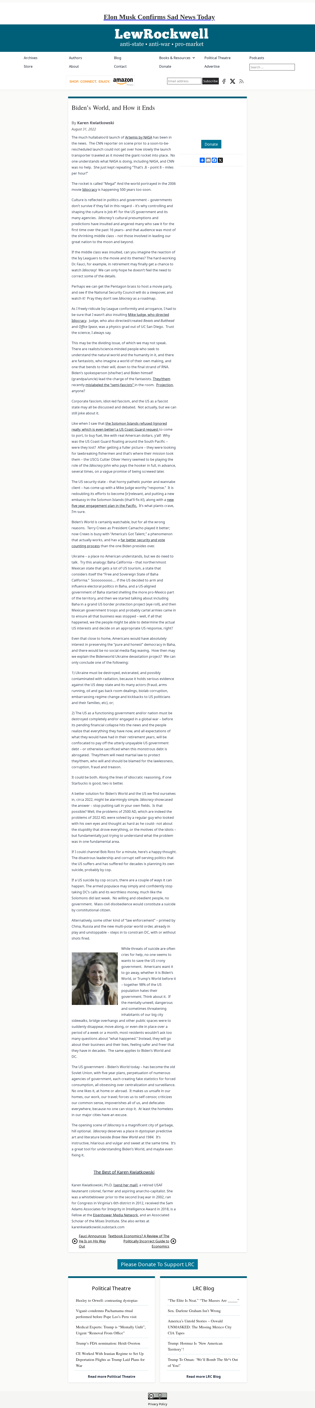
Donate (165, 66)
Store (28, 66)
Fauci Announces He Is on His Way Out (92, 1241)
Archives (31, 57)
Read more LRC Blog (203, 1376)
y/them (164, 379)
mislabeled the (97, 385)
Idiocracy (89, 189)
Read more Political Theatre (111, 1376)
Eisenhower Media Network (115, 1215)
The (156, 379)
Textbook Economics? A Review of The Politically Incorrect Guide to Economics (138, 1241)
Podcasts (256, 57)
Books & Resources (174, 57)
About (74, 66)
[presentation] (100, 81)
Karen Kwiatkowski (95, 122)
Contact (120, 66)
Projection (164, 385)
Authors (75, 57)
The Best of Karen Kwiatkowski (124, 1172)
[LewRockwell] (157, 38)
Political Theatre (217, 57)
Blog (117, 57)
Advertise (212, 66)
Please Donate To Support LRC (157, 1264)
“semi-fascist (120, 385)
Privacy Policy (157, 1404)
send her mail (125, 1185)
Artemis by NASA (138, 137)
